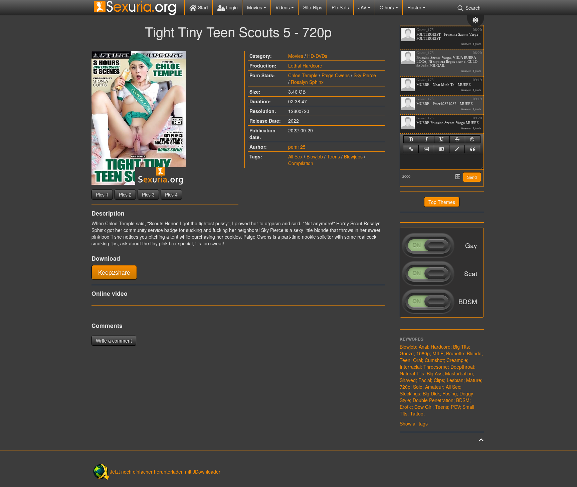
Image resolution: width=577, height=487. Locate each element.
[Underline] (442, 139)
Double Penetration (433, 400)
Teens (333, 156)
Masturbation (459, 373)
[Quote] (472, 149)
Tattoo (416, 413)
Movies (255, 7)
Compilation (300, 163)
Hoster (415, 7)
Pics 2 (125, 194)
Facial (424, 380)
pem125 (297, 146)
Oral (417, 360)
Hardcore (440, 346)
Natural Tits (412, 373)
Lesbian (455, 380)
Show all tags (414, 423)
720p (405, 386)
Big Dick (431, 393)
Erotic (406, 406)
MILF (437, 353)
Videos (283, 7)
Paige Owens (336, 75)
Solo (417, 386)
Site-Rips (312, 7)
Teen (405, 360)
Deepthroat (462, 366)
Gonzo (407, 353)
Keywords (411, 339)
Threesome (435, 366)
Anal (423, 346)
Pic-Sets (340, 7)
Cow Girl (423, 406)
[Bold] (411, 139)
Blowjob (315, 156)
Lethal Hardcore (305, 65)
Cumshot (434, 360)
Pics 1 (102, 194)
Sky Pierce (365, 75)
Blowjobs (353, 156)
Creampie (456, 360)
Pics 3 (148, 194)
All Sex (295, 156)
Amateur (434, 386)
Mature (473, 380)
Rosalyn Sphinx (307, 82)
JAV (363, 7)
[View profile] (408, 34)
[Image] (426, 149)
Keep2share (114, 272)
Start (202, 7)
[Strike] (457, 139)
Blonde (474, 353)
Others (387, 7)
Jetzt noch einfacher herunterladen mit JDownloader (165, 471)
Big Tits (461, 346)
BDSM (462, 400)
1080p (423, 353)
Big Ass (434, 373)
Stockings (410, 393)
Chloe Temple (303, 75)
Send (472, 177)
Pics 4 (171, 194)
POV (455, 406)
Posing (449, 393)
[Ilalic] (426, 139)
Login (231, 7)
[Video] (441, 149)
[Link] (411, 149)
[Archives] (457, 176)
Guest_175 (425, 30)
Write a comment (114, 340)
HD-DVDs (317, 55)
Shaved (408, 380)
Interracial (410, 366)
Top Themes (441, 202)
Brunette (455, 353)
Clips (439, 380)
